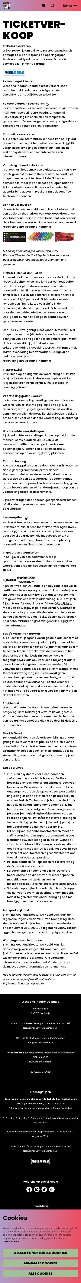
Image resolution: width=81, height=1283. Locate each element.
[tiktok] (44, 1189)
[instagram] (37, 1189)
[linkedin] (52, 1189)
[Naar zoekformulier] (52, 5)
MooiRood (45, 1072)
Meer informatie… (12, 1241)
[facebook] (29, 1189)
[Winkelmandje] (43, 5)
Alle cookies (40, 1273)
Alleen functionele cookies (40, 1253)
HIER (65, 348)
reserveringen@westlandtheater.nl (40, 112)
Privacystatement (40, 1206)
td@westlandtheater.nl (40, 1061)
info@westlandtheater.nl (40, 1042)
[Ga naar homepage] (6, 5)
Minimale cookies (40, 1263)
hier (47, 90)
